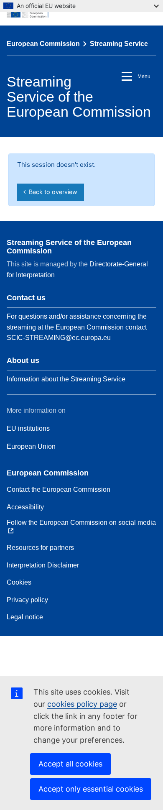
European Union (31, 446)
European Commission (43, 43)
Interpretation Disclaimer (43, 565)
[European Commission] (81, 12)
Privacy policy (27, 599)
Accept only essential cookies (90, 788)
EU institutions (28, 428)
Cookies (19, 582)
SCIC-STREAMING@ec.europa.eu (59, 337)
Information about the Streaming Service (66, 379)
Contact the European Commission (58, 489)
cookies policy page (82, 704)
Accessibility (25, 507)
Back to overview (51, 191)
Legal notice (25, 617)
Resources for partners (40, 547)
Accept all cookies (70, 763)
